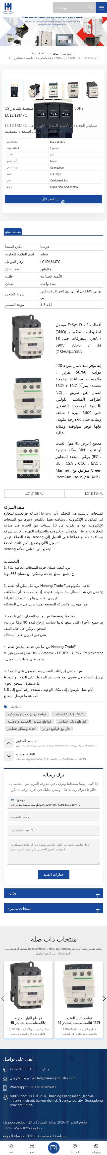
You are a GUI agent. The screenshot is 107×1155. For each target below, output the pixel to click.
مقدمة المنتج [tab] (13, 232)
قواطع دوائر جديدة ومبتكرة (27, 714)
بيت (55, 53)
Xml (30, 1135)
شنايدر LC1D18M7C (69, 714)
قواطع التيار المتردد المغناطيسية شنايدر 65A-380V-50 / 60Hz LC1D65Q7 (28, 1020)
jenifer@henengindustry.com (53, 1078)
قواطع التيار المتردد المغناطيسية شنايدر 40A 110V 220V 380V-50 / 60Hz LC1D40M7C (79, 1020)
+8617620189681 (42, 1087)
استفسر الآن (50, 199)
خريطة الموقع (13, 1135)
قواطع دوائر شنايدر (72, 721)
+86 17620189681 (24, 1069)
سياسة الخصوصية (51, 1135)
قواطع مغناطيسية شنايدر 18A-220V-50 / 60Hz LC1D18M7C (45, 804)
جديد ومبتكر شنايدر (21, 728)
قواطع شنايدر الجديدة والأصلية (29, 721)
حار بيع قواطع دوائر (56, 728)
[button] (104, 998)
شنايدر (67, 53)
